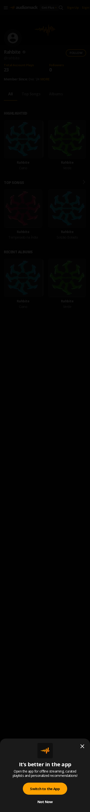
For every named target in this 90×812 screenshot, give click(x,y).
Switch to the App (45, 788)
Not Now (45, 801)
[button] (45, 406)
